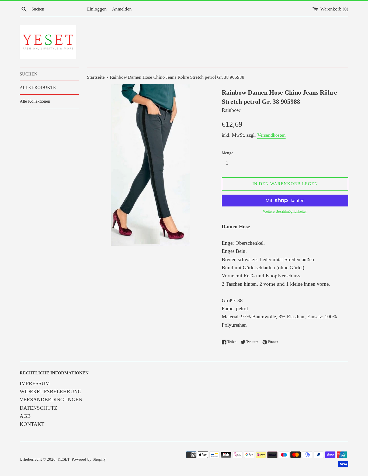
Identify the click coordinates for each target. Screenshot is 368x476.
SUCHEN (28, 74)
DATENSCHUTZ (38, 408)
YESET (63, 459)
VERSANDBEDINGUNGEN (51, 399)
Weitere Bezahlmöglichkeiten (285, 211)
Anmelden (122, 9)
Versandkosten (271, 135)
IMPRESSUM (35, 383)
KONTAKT (32, 424)
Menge (227, 152)
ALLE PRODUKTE (38, 87)
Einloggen (97, 9)
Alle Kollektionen (35, 101)
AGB (25, 416)
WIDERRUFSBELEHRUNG (51, 391)
